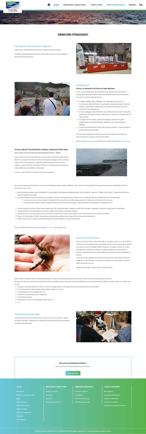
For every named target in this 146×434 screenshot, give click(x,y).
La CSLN (56, 5)
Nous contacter (73, 373)
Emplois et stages (22, 409)
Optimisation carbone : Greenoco (102, 431)
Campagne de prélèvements (112, 395)
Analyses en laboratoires (111, 398)
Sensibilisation (79, 395)
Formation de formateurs (82, 398)
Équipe (18, 398)
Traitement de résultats (111, 402)
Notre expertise (108, 391)
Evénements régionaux (81, 391)
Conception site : (83, 431)
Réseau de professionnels (53, 402)
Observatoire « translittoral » (74, 5)
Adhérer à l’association (23, 405)
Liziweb (90, 431)
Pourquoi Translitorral (52, 391)
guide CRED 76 (51, 227)
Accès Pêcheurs (21, 419)
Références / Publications (24, 412)
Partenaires (20, 416)
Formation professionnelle (82, 402)
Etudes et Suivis (96, 5)
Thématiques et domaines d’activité (114, 405)
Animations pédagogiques (116, 5)
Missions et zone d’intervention (26, 395)
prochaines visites (125, 141)
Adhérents (132, 5)
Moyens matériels (22, 402)
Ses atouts (49, 398)
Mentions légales (72, 431)
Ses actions (49, 395)
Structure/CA (20, 391)
